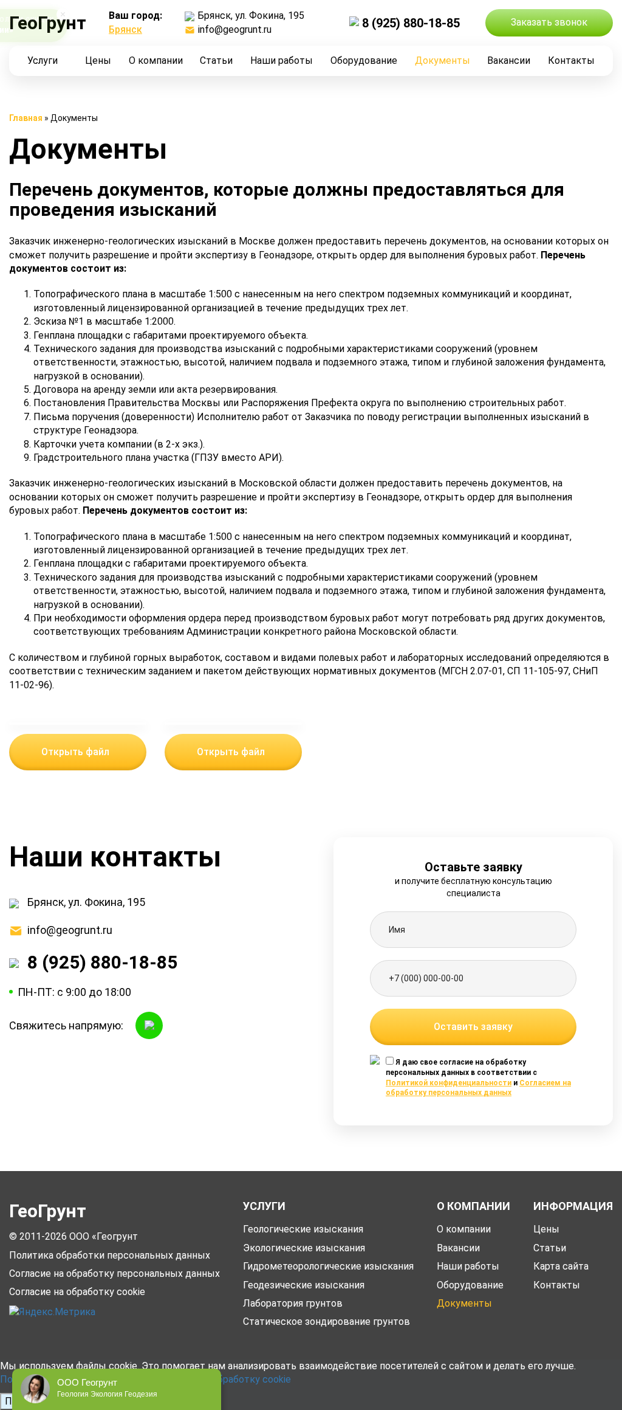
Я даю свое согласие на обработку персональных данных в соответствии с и (478, 1077)
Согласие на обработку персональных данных (114, 1273)
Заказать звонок (549, 22)
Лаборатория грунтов (293, 1303)
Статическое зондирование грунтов (326, 1321)
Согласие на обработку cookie (77, 1292)
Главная (26, 118)
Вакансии (508, 60)
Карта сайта (561, 1266)
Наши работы (281, 60)
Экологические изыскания (304, 1248)
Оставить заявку (473, 1026)
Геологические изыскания (303, 1229)
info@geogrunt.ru (235, 29)
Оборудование (363, 60)
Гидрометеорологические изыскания (328, 1266)
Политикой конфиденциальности (448, 1083)
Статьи (216, 60)
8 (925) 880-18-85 (411, 23)
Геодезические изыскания (303, 1285)
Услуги (42, 60)
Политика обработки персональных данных (109, 1255)
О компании (156, 60)
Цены (98, 60)
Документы (442, 60)
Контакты (571, 60)
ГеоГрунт (47, 1211)
